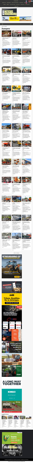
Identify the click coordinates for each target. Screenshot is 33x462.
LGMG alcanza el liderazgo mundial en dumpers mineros (6, 38)
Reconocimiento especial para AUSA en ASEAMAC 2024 (16, 185)
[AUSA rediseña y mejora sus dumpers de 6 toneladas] (6, 144)
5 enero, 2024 (9, 204)
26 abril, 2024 (19, 150)
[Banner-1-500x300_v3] (12, 358)
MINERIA (6, 35)
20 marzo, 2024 (14, 168)
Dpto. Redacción (5, 40)
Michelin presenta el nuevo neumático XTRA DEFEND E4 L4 (16, 148)
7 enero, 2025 (19, 95)
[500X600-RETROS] (12, 266)
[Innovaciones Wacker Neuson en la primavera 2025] (16, 51)
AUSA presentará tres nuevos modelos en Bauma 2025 (26, 74)
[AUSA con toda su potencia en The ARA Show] (6, 88)
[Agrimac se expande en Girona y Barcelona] (16, 126)
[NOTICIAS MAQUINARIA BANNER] (12, 406)
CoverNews (22, 459)
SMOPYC (16, 35)
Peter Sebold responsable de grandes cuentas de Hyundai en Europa (22, 422)
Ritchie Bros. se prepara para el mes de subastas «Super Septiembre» (4, 422)
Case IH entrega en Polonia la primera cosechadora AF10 (16, 422)
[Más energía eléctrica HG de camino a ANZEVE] (26, 51)
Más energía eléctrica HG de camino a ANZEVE (26, 56)
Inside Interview (23, 4)
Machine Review (27, 4)
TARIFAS (8, 4)
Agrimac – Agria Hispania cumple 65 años (6, 240)
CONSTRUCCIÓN (27, 35)
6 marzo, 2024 (24, 168)
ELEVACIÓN (18, 128)
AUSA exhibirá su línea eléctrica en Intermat (15, 166)
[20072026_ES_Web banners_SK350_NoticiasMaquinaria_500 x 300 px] (12, 394)
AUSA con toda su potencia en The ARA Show (6, 93)
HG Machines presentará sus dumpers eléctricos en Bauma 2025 (16, 93)
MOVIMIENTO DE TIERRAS (22, 417)
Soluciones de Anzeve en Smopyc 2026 (16, 38)
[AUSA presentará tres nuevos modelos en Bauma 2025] (26, 70)
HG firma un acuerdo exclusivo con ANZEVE (5, 131)
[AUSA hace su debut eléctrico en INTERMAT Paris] (26, 144)
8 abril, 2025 (29, 40)
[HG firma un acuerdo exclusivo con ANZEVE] (6, 126)
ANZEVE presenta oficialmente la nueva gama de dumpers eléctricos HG (5, 112)
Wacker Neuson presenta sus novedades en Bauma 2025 (16, 74)
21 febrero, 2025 (4, 76)
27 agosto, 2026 (4, 426)
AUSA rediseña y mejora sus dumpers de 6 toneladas (6, 148)
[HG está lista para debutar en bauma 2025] (6, 70)
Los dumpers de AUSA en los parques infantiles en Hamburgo (26, 241)
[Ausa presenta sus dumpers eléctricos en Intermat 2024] (6, 162)
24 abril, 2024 (29, 150)
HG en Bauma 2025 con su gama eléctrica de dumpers (26, 38)
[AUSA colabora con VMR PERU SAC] (6, 199)
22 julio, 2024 (29, 132)
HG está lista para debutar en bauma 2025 (6, 74)
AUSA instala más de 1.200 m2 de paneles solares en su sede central (16, 222)
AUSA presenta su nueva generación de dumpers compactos (16, 111)
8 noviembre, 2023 (25, 206)
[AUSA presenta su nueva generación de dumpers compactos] (16, 107)
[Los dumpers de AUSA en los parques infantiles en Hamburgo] (26, 236)
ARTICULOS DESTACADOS (15, 2)
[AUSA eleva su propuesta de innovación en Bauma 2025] (6, 51)
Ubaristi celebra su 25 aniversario (5, 222)
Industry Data (18, 4)
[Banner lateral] (12, 287)
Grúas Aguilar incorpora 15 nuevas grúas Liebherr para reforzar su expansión (10, 422)
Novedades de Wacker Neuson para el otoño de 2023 (26, 222)
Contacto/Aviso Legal (12, 4)
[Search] (30, 24)
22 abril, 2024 (9, 168)
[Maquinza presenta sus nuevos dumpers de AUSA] (26, 126)
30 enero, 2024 (24, 187)
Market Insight (16, 6)
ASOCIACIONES (9, 2)
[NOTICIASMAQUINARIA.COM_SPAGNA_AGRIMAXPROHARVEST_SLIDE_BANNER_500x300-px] (12, 382)
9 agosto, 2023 (4, 242)
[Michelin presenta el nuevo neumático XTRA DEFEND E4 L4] (16, 144)
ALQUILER (24, 128)
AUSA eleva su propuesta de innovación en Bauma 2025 (6, 56)
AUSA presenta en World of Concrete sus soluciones (26, 185)
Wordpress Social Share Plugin (12, 461)
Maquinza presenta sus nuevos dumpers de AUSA (26, 131)
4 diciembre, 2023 (15, 205)
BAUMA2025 (24, 35)
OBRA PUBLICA (22, 418)
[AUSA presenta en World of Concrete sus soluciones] (26, 180)
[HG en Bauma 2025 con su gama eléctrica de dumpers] (26, 33)
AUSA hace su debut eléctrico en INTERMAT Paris (26, 148)
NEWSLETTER (4, 2)
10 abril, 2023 (29, 242)
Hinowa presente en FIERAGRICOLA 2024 (5, 184)
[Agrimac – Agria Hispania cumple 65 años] (6, 236)
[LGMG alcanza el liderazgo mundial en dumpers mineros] (6, 33)
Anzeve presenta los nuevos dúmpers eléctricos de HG (25, 111)
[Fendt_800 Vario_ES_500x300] (12, 370)
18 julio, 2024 (9, 150)
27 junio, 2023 (14, 243)
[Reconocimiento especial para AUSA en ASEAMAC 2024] (16, 180)
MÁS (2, 100)
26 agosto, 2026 (16, 426)
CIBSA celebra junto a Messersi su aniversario (26, 93)
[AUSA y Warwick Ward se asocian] (26, 162)
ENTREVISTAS (21, 2)
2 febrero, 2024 (4, 186)
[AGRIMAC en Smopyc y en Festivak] (16, 199)
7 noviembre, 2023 (5, 224)
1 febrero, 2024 (14, 187)
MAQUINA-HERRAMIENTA (5, 128)
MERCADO (4, 35)
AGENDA (4, 4)
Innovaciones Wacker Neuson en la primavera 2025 (16, 56)
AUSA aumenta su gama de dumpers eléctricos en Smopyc (26, 204)
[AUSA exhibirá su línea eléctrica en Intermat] (16, 162)
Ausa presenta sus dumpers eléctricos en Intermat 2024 (5, 166)
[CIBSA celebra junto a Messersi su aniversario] (26, 88)
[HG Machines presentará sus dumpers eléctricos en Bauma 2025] (16, 88)
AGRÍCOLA (4, 417)
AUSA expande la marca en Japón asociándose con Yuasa (16, 241)
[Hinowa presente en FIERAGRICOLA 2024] (6, 180)
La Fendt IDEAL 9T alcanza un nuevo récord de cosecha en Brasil (28, 422)
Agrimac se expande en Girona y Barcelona (16, 131)
